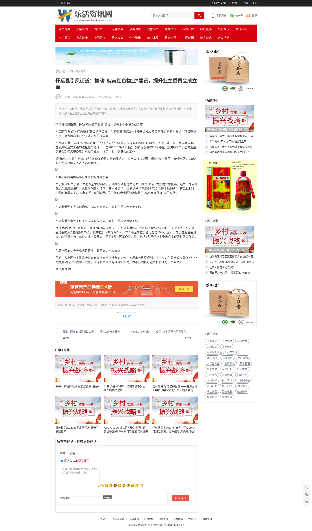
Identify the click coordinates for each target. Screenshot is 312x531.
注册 (254, 3)
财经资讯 (170, 29)
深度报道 (117, 29)
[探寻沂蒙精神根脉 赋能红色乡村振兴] (78, 368)
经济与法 (241, 29)
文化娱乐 (223, 29)
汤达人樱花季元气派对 (222, 267)
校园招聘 (212, 397)
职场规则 (212, 346)
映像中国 (153, 29)
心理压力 (212, 374)
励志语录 (227, 374)
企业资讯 (135, 37)
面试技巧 (242, 374)
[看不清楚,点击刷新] (107, 497)
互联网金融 (243, 380)
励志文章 (242, 369)
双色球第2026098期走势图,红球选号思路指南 (77, 429)
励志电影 (227, 391)
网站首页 (64, 29)
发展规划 (243, 357)
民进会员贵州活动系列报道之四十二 (229, 152)
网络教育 (117, 37)
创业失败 (212, 369)
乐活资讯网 (64, 3)
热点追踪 (135, 29)
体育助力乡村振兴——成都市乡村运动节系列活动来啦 (160, 331)
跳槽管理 (227, 397)
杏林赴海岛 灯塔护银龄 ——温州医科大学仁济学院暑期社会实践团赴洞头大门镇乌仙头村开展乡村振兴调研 (174, 388)
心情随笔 (230, 363)
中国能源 (188, 37)
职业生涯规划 (214, 352)
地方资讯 (206, 37)
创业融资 (227, 357)
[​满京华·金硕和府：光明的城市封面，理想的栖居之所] (127, 368)
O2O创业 (212, 357)
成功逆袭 (212, 391)
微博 (254, 15)
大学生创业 (213, 363)
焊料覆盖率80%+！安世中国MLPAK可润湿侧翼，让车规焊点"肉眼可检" (173, 429)
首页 (70, 71)
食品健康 (82, 37)
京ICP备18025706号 (174, 525)
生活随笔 (227, 346)
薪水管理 (245, 363)
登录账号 (83, 460)
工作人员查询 (117, 518)
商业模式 (242, 341)
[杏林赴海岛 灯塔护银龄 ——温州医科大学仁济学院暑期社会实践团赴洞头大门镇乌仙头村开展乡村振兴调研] (175, 368)
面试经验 (212, 380)
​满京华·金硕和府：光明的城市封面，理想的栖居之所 (126, 388)
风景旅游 (206, 29)
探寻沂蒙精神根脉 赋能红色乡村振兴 (77, 386)
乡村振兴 (64, 37)
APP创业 (227, 369)
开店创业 (212, 385)
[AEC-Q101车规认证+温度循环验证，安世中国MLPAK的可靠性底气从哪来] (127, 410)
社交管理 (232, 352)
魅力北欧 (153, 37)
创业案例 (242, 385)
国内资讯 (99, 29)
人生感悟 (227, 341)
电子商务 (227, 385)
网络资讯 (170, 37)
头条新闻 (82, 29)
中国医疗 (99, 37)
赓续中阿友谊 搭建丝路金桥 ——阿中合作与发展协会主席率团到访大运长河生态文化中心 (93, 331)
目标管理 (227, 380)
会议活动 (223, 37)
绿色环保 (188, 29)
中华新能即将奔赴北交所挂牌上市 (226, 250)
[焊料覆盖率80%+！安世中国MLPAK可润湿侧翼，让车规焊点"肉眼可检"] (175, 410)
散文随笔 (242, 391)
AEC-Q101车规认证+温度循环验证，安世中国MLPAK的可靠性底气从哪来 (126, 429)
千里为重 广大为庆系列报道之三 (227, 141)
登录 (246, 3)
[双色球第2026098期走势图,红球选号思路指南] (78, 410)
